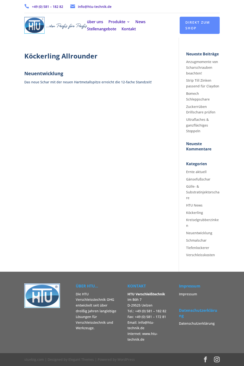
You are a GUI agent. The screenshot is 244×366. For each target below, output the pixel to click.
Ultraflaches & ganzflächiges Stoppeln (197, 125)
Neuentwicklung (199, 233)
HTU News (194, 205)
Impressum (188, 294)
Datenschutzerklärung (197, 323)
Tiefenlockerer (197, 247)
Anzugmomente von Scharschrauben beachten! (202, 67)
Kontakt (129, 29)
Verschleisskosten (200, 255)
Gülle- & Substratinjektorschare (202, 192)
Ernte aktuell (196, 172)
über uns (95, 22)
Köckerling (194, 212)
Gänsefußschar (198, 179)
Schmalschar (196, 240)
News (140, 22)
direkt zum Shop (197, 25)
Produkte (116, 22)
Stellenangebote (101, 29)
